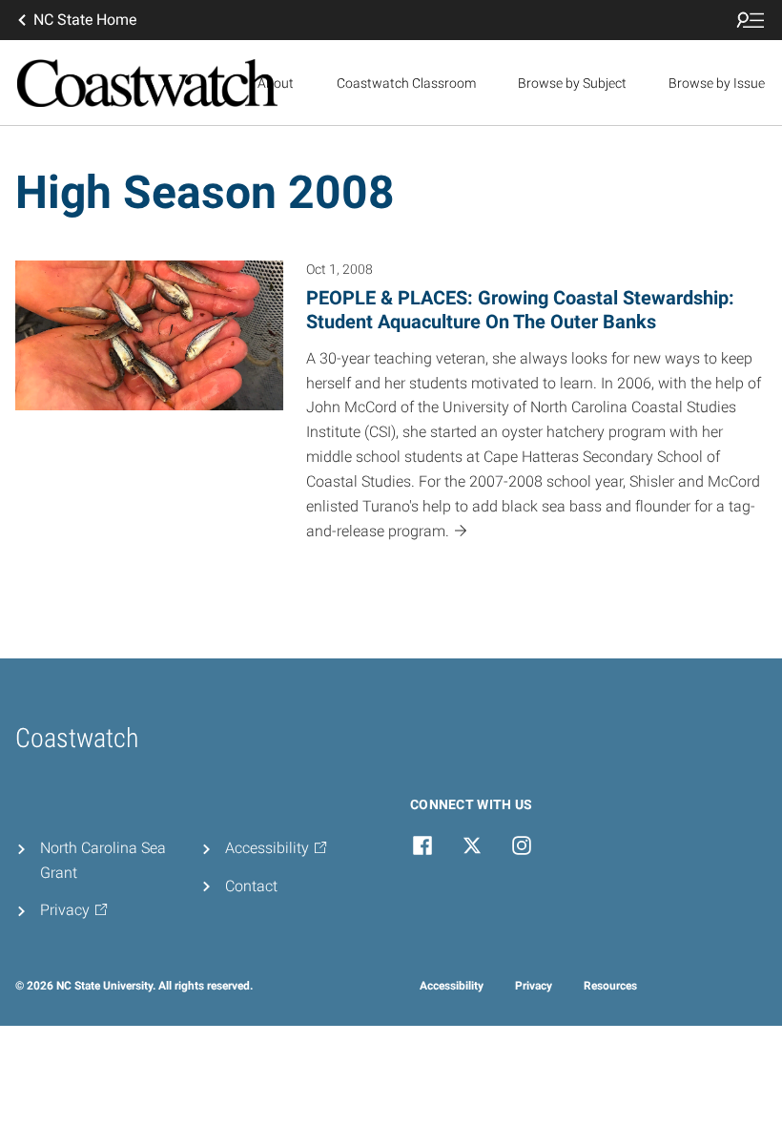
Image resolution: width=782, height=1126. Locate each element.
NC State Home (84, 19)
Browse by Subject (572, 83)
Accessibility (452, 985)
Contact (251, 886)
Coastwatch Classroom (406, 83)
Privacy (533, 985)
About (275, 83)
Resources (610, 985)
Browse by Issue (717, 83)
